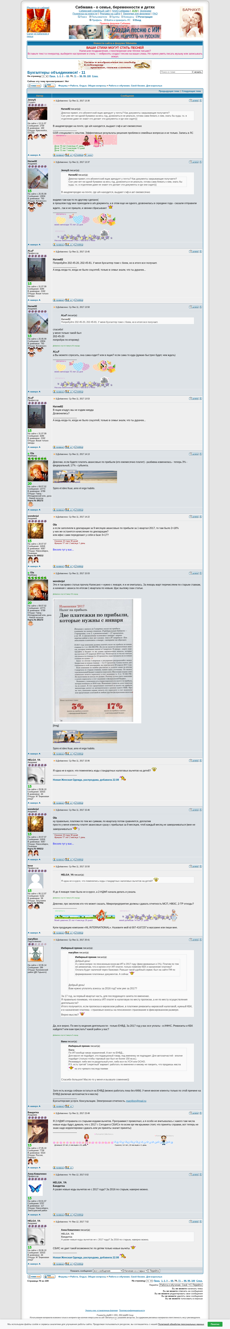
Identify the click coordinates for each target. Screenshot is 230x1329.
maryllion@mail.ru (136, 1101)
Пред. (52, 76)
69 (67, 76)
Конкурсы (129, 16)
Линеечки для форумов (136, 13)
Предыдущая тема (169, 91)
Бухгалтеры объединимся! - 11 (56, 72)
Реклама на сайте (110, 13)
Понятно (215, 1324)
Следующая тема (191, 91)
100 (89, 76)
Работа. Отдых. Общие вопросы (88, 85)
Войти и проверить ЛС (118, 20)
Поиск (83, 16)
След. (95, 76)
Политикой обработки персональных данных (181, 1324)
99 (84, 76)
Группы (116, 16)
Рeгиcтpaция (145, 16)
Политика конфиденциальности (132, 1310)
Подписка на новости (85, 13)
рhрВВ (109, 1315)
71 (75, 76)
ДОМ (135, 11)
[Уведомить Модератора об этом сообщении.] (200, 100)
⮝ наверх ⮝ (34, 155)
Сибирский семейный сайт (94, 11)
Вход (138, 20)
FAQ (155, 13)
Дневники (145, 11)
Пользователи (99, 16)
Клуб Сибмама (120, 11)
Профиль (97, 20)
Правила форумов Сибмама (115, 23)
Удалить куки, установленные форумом (101, 1310)
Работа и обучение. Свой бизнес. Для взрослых (135, 85)
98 (80, 76)
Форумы (63, 85)
